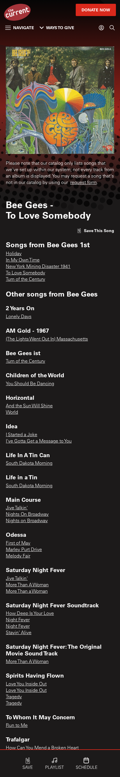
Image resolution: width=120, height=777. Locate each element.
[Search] (112, 27)
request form (83, 182)
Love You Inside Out (26, 684)
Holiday (14, 254)
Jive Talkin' (17, 508)
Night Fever (18, 620)
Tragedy (14, 697)
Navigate (23, 27)
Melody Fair (18, 556)
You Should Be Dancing (30, 384)
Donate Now (96, 10)
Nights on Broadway (27, 521)
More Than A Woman (27, 585)
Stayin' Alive (18, 633)
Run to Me (17, 725)
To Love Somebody (25, 273)
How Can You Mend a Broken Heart (42, 748)
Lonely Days (18, 317)
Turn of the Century (25, 279)
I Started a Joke (21, 435)
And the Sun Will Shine (29, 406)
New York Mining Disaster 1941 (38, 266)
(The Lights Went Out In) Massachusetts (47, 339)
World (12, 412)
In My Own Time (23, 260)
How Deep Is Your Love (30, 613)
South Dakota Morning (29, 463)
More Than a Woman (27, 591)
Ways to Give (60, 27)
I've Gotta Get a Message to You (39, 441)
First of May (18, 543)
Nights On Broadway (27, 514)
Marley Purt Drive (24, 550)
